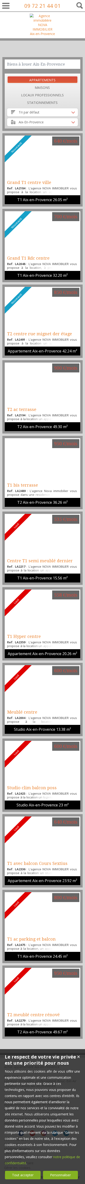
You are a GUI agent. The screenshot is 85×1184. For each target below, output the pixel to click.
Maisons (42, 87)
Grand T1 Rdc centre (28, 258)
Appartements (42, 80)
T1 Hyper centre (24, 636)
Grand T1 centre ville (29, 182)
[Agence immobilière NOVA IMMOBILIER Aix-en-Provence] (42, 33)
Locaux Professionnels (42, 95)
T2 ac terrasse (21, 409)
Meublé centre (22, 712)
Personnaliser (60, 1175)
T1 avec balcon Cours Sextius (37, 863)
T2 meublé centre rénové (33, 1014)
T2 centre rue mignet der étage (39, 333)
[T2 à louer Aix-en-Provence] (42, 384)
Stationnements (42, 102)
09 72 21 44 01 (42, 5)
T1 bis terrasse (22, 485)
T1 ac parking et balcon (31, 939)
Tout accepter (23, 1175)
